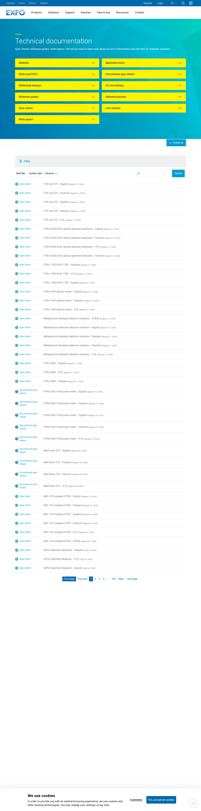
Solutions (53, 12)
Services (86, 12)
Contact (139, 12)
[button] (183, 3)
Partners (32, 3)
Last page (132, 578)
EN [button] (172, 3)
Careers (21, 3)
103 (113, 578)
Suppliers (44, 3)
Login (160, 3)
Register (148, 3)
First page (69, 578)
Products (36, 12)
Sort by (20, 173)
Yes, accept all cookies (161, 799)
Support (69, 12)
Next (121, 578)
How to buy (103, 12)
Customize (136, 799)
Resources (122, 12)
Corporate (10, 3)
